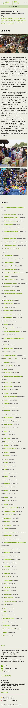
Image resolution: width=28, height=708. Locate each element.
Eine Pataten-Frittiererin (11, 231)
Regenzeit (7, 556)
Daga (5, 369)
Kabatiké (6, 403)
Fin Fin (6, 459)
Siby (4, 636)
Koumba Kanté (8, 382)
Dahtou (6, 504)
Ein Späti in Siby (8, 314)
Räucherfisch (7, 594)
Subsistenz (7, 455)
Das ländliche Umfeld (9, 629)
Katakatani (7, 521)
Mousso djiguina (8, 365)
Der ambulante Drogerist (11, 259)
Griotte (6, 476)
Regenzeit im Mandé (9, 290)
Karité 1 (6, 494)
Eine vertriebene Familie (11, 228)
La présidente (7, 525)
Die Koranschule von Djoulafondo (13, 376)
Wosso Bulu (7, 410)
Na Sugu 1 (6, 393)
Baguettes (7, 552)
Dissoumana (6, 625)
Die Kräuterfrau (8, 224)
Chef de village (8, 372)
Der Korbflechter (8, 300)
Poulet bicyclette (8, 597)
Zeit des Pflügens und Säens (11, 359)
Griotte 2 (6, 473)
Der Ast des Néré (8, 303)
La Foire (5, 622)
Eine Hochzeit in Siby (10, 269)
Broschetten (7, 563)
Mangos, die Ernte (9, 514)
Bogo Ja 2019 (8, 518)
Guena (5, 431)
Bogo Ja (5, 615)
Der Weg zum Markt (8, 618)
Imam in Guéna (8, 235)
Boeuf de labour (8, 417)
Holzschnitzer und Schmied (12, 272)
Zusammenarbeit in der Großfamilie (13, 207)
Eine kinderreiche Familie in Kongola (13, 338)
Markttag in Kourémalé (10, 532)
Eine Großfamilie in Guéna (11, 217)
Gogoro (7, 276)
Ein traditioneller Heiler (10, 221)
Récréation (7, 501)
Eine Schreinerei (9, 262)
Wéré (5, 352)
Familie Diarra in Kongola (11, 242)
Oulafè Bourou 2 (8, 424)
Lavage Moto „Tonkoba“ (10, 355)
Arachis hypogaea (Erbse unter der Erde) (15, 542)
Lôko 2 (6, 335)
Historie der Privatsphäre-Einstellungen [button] (10, 686)
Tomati (6, 528)
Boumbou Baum (8, 310)
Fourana (6, 480)
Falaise (5, 632)
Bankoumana (7, 549)
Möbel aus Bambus (10, 279)
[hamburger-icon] (25, 3)
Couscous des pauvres (10, 601)
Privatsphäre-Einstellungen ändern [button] (13, 684)
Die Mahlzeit (7, 421)
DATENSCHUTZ (5, 682)
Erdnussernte (8, 535)
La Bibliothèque (8, 386)
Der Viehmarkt (8, 559)
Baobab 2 (6, 362)
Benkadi (6, 466)
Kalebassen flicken (10, 266)
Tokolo (6, 345)
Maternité (7, 483)
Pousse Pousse (8, 580)
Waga (5, 307)
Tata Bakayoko (9, 255)
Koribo (6, 400)
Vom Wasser (7, 438)
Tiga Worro (7, 587)
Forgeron (6, 414)
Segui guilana (7, 441)
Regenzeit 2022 (8, 348)
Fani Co (6, 435)
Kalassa (6, 490)
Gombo (6, 321)
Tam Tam (6, 407)
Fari (5, 604)
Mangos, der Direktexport (11, 507)
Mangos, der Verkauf (9, 511)
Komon (6, 324)
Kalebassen (7, 566)
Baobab (6, 497)
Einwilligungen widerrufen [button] (10, 689)
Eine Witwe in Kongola (10, 214)
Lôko (5, 469)
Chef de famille (8, 577)
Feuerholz (6, 590)
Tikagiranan (7, 286)
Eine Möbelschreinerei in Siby (12, 249)
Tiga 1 (4, 611)
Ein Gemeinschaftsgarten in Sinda (13, 293)
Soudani (6, 452)
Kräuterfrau (7, 539)
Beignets (6, 583)
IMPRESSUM (4, 680)
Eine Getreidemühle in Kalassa (12, 331)
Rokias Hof (7, 573)
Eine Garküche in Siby (10, 245)
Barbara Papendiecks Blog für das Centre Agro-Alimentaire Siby (12, 13)
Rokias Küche (7, 570)
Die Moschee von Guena (10, 396)
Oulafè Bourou (8, 428)
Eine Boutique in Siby (10, 238)
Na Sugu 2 (6, 389)
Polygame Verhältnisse (10, 328)
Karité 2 (6, 487)
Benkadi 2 (6, 445)
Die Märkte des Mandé (10, 448)
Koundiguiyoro (8, 317)
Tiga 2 (5, 608)
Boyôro (6, 462)
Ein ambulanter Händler (10, 283)
